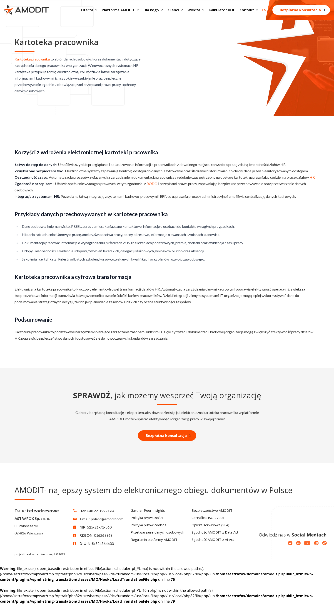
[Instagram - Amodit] (316, 543)
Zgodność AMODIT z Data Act (215, 532)
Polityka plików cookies (148, 525)
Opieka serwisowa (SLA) (210, 525)
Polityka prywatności (147, 517)
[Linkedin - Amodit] (298, 543)
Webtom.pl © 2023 (53, 554)
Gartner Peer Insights (148, 510)
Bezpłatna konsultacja (300, 10)
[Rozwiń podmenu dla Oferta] (96, 10)
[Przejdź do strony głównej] (26, 10)
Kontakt (246, 10)
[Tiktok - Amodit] (324, 543)
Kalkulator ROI (221, 10)
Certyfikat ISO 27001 (208, 517)
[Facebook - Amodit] (290, 543)
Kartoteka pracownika (32, 59)
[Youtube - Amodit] (307, 543)
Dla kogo (151, 10)
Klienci (173, 10)
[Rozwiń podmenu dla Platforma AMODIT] (138, 10)
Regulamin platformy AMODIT (154, 539)
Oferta (87, 10)
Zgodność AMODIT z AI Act (213, 539)
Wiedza (193, 10)
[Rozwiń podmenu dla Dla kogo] (162, 10)
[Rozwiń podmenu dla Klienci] (182, 10)
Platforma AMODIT (118, 10)
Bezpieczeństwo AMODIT (212, 510)
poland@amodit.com (107, 519)
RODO (152, 183)
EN (264, 10)
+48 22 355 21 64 (100, 511)
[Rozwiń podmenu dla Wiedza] (203, 10)
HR (312, 177)
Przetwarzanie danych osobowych (157, 532)
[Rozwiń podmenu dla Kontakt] (257, 10)
